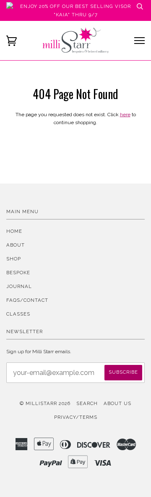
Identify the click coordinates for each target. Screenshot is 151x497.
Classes (18, 314)
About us (117, 403)
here (125, 114)
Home (14, 231)
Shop (13, 259)
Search (87, 403)
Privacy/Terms (75, 417)
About (15, 245)
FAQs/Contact (27, 300)
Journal (19, 286)
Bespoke (18, 272)
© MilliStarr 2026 (45, 403)
